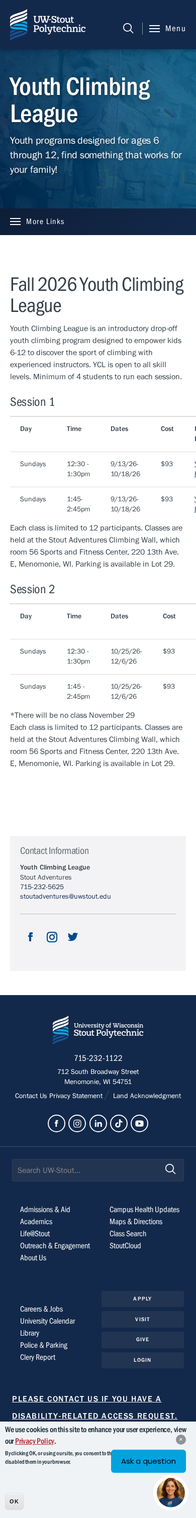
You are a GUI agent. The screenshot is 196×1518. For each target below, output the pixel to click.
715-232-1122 (98, 1058)
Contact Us (32, 1096)
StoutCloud (125, 1245)
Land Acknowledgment (146, 1096)
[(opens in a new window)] (30, 945)
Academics (36, 1221)
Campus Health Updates (144, 1209)
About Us (33, 1257)
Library (29, 1333)
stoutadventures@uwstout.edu (65, 897)
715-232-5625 (42, 887)
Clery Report (37, 1357)
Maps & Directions (136, 1221)
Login (142, 1360)
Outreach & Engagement (55, 1245)
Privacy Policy (34, 1441)
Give (142, 1339)
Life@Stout (35, 1233)
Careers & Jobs (41, 1309)
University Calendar (47, 1321)
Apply (142, 1298)
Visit (142, 1319)
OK (14, 1501)
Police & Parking (43, 1345)
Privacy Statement (77, 1096)
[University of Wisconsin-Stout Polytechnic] (98, 1032)
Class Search (128, 1233)
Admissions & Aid (45, 1209)
